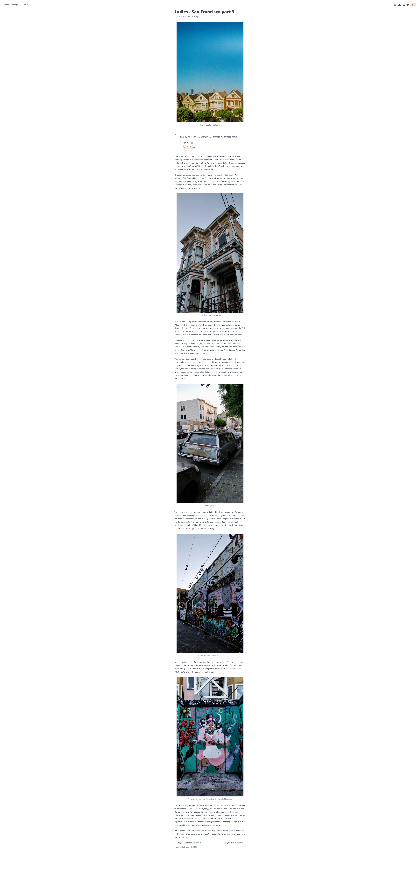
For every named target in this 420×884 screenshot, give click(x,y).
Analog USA (16, 4)
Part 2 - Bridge (189, 147)
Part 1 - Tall (188, 142)
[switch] (413, 4)
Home (6, 4)
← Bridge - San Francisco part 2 (187, 842)
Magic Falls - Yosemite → (235, 842)
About (25, 4)
